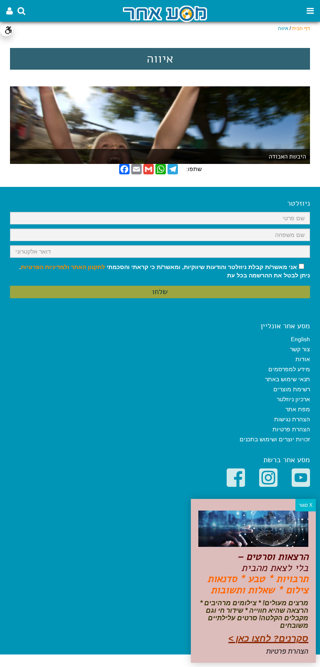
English (300, 339)
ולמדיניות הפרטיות (45, 267)
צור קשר (300, 349)
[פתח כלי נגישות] (6, 30)
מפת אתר (297, 409)
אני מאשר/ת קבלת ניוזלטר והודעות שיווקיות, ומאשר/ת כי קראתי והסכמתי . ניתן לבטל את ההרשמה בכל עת (164, 271)
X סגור (305, 505)
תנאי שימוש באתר (287, 379)
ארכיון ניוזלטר (293, 399)
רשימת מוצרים (291, 389)
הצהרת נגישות (292, 419)
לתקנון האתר (88, 267)
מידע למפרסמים (289, 369)
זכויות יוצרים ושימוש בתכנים (275, 439)
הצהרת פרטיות (291, 429)
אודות (302, 359)
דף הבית (301, 28)
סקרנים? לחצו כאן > (268, 638)
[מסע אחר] (165, 13)
